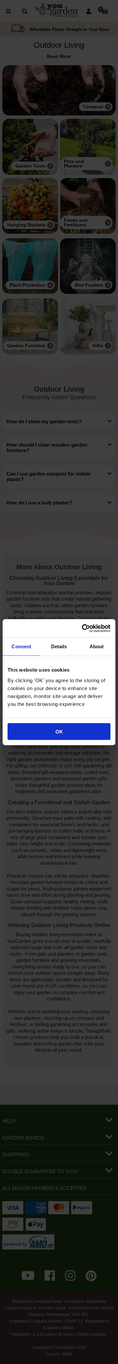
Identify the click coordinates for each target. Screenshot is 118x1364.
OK (59, 731)
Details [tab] (59, 646)
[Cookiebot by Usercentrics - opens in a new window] (83, 628)
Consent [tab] (21, 646)
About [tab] (96, 646)
